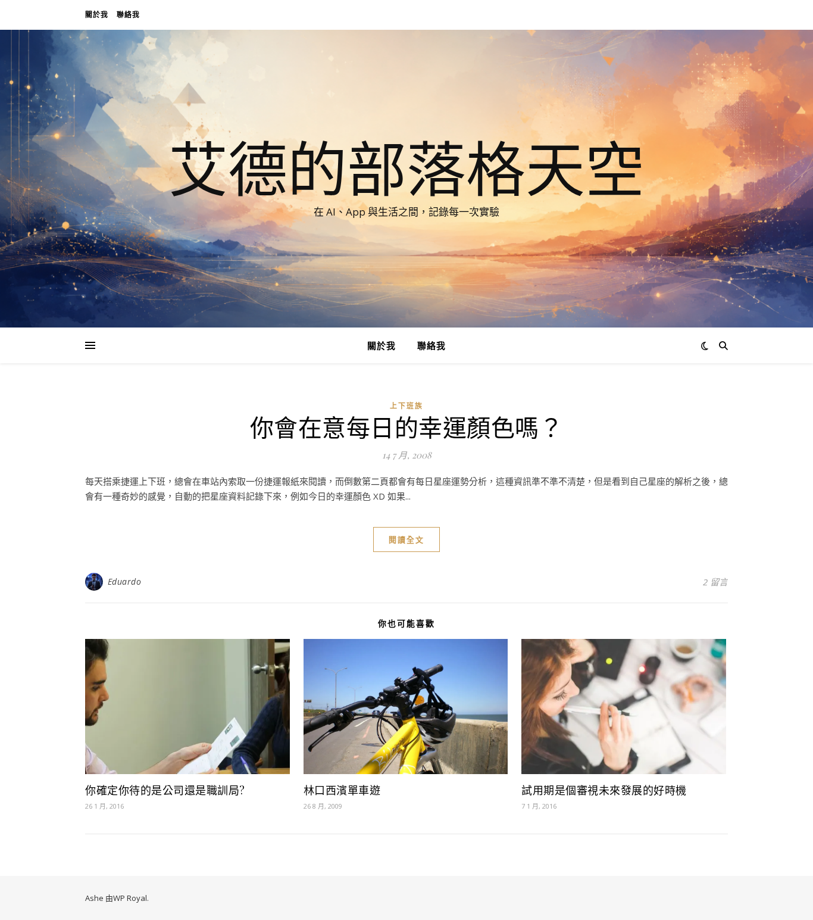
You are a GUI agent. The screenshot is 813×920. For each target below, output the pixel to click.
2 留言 (715, 582)
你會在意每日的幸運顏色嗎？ (407, 426)
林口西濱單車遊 (342, 790)
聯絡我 (128, 15)
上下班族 (406, 406)
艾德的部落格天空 (406, 168)
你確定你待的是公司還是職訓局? (165, 790)
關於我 (96, 15)
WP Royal (130, 898)
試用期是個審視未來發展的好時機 (604, 790)
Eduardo (125, 581)
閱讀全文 (406, 539)
